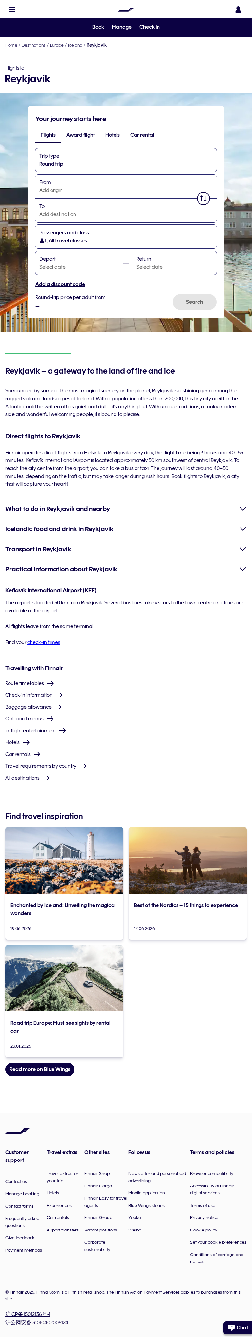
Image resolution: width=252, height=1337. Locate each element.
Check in (149, 27)
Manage (122, 27)
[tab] (48, 135)
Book (98, 27)
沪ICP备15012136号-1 (27, 1314)
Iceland (75, 45)
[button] (11, 9)
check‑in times (43, 642)
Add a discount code (60, 284)
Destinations (34, 45)
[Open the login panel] (238, 9)
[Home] (126, 9)
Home (11, 45)
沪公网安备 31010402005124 (36, 1322)
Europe (57, 45)
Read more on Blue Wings (40, 1069)
